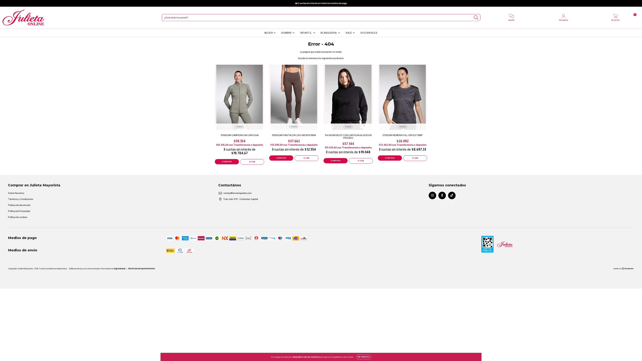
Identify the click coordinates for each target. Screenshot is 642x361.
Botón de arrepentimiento (141, 268)
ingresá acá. (120, 268)
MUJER (269, 32)
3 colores (239, 127)
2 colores (294, 127)
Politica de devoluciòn (19, 205)
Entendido (363, 357)
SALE (349, 32)
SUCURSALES (369, 32)
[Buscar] (476, 18)
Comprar (227, 162)
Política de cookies (17, 217)
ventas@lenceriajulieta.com (237, 193)
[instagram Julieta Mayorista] (5, 3)
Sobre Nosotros (16, 193)
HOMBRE (287, 32)
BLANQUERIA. (329, 32)
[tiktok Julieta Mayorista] (14, 3)
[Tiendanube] (623, 269)
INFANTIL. (306, 32)
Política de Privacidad (19, 211)
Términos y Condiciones (20, 199)
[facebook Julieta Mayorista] (9, 3)
